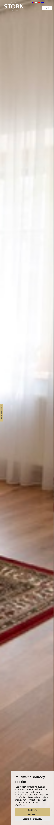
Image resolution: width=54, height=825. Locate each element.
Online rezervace (2, 412)
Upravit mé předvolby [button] (32, 819)
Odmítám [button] (32, 814)
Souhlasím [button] (32, 810)
